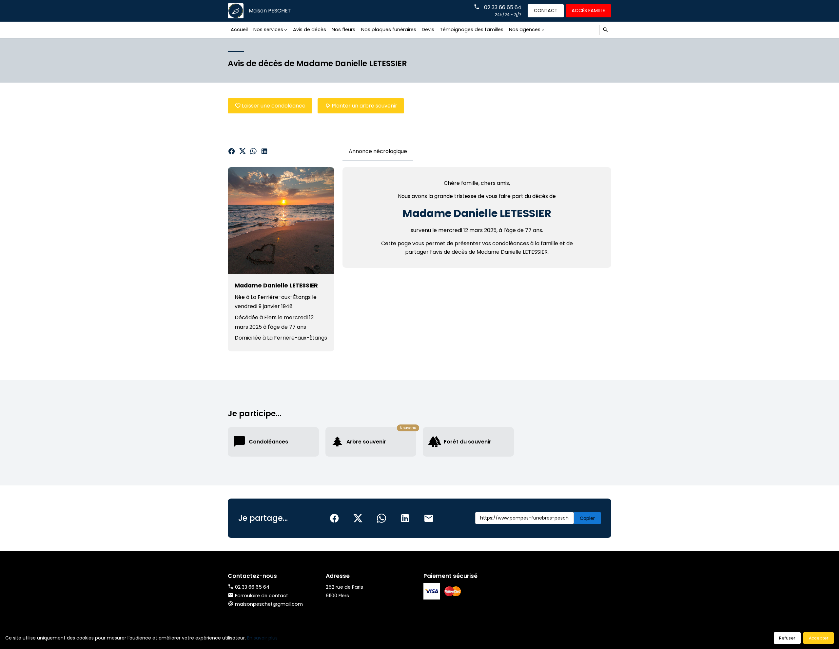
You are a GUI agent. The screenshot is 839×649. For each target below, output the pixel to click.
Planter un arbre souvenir (364, 105)
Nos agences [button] (524, 29)
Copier (587, 518)
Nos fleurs (343, 29)
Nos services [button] (268, 29)
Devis (428, 29)
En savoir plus (262, 638)
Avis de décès (309, 29)
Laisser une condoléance (273, 105)
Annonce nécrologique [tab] (378, 151)
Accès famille (588, 10)
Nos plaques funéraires (388, 29)
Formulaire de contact (261, 595)
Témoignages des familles (471, 29)
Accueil (239, 29)
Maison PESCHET (270, 10)
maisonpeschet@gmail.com (269, 604)
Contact (545, 10)
